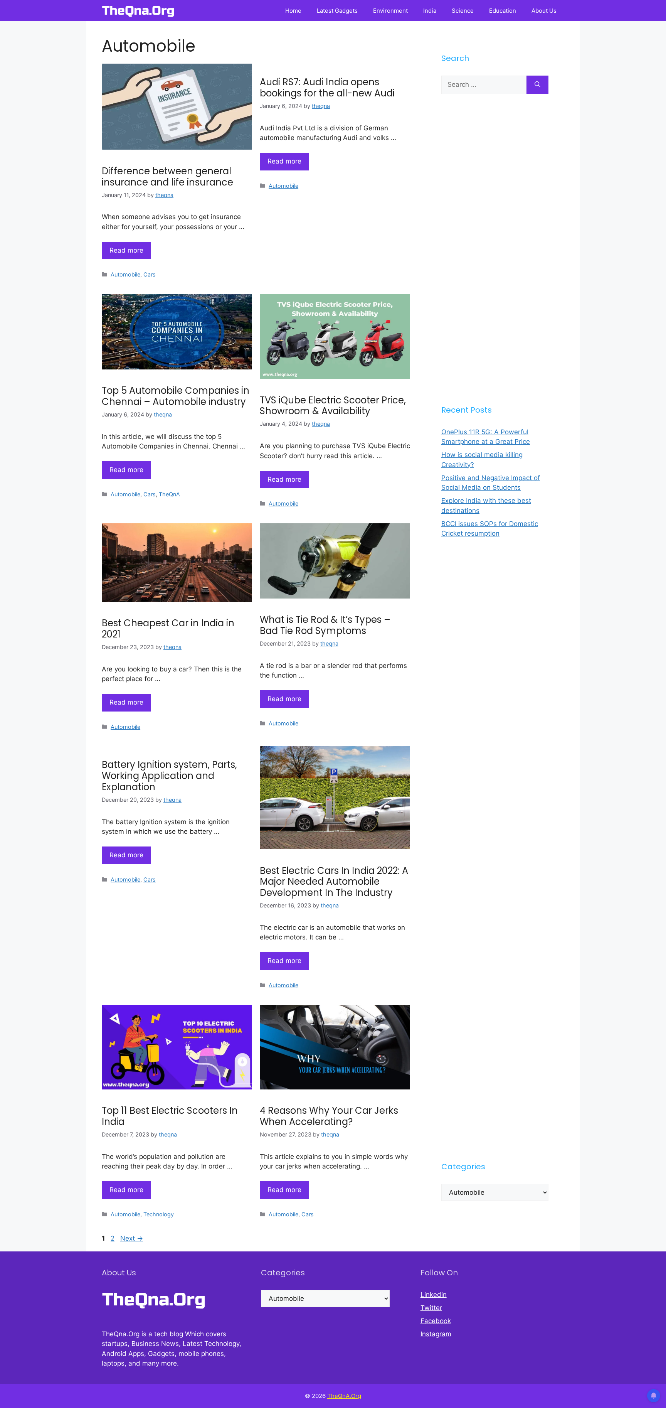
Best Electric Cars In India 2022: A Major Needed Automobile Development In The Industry (334, 881)
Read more (126, 250)
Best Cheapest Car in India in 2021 (168, 629)
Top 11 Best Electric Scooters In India (170, 1116)
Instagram (435, 1334)
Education (502, 10)
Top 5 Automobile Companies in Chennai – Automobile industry (175, 396)
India (429, 10)
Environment (390, 10)
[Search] (537, 85)
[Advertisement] (494, 249)
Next (131, 1238)
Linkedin (433, 1294)
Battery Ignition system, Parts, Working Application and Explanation (169, 775)
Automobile (125, 274)
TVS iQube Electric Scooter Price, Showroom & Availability (333, 406)
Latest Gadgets (337, 10)
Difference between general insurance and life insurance (167, 177)
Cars (149, 274)
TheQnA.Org (344, 1396)
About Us (544, 10)
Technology (158, 1214)
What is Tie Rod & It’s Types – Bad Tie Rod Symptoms (325, 625)
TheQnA (169, 494)
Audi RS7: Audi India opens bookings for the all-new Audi (327, 87)
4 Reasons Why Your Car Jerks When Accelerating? (329, 1116)
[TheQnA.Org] (138, 10)
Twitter (431, 1308)
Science (463, 10)
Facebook (435, 1321)
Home (293, 10)
